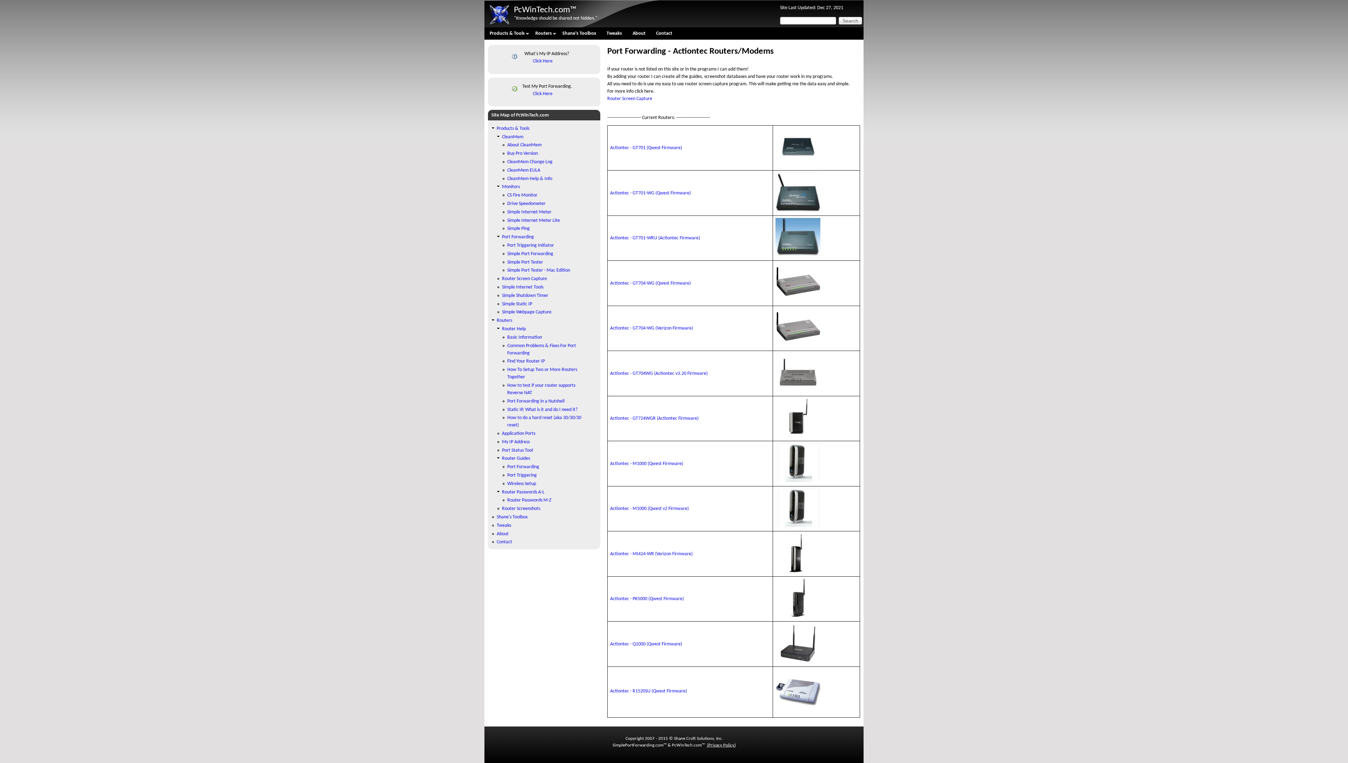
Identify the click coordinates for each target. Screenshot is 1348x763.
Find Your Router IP (526, 361)
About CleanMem (524, 145)
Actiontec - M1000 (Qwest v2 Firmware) (649, 508)
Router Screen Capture (629, 98)
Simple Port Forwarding (530, 254)
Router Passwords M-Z (529, 500)
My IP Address (516, 442)
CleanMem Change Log (530, 162)
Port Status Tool (517, 450)
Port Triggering (522, 475)
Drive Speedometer (526, 203)
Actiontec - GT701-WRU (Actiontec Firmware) (655, 238)
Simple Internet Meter (529, 212)
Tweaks (614, 33)
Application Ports (518, 433)
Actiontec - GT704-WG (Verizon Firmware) (651, 328)
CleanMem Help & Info (529, 178)
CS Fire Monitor (522, 195)
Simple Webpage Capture (526, 312)
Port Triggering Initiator (530, 245)
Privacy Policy (721, 745)
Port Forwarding (518, 237)
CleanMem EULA (523, 170)
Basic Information (524, 337)
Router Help (514, 329)
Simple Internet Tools (522, 287)
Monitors (511, 187)
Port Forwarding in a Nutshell (535, 401)
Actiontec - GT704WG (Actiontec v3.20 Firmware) (659, 373)
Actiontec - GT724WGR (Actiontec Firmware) (654, 418)
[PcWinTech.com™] (499, 24)
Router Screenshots (521, 508)
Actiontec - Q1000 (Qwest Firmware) (646, 644)
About (639, 33)
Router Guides (516, 458)
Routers (541, 35)
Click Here (543, 61)
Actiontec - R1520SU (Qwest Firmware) (648, 691)
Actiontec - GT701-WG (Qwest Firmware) (650, 193)
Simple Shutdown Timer (525, 295)
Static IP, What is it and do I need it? (542, 409)
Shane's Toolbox (579, 33)
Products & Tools (504, 35)
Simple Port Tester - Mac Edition (538, 270)
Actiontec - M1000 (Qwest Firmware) (646, 463)
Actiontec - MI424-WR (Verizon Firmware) (651, 554)
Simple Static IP (517, 304)
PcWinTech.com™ (545, 10)
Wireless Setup (521, 483)
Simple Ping (518, 228)
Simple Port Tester (525, 262)
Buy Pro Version (522, 153)
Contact (664, 33)
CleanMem (512, 137)
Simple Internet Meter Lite (533, 220)
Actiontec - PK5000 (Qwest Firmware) (647, 599)
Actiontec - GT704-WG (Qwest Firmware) (650, 283)
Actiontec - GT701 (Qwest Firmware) (646, 148)
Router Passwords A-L (523, 492)
